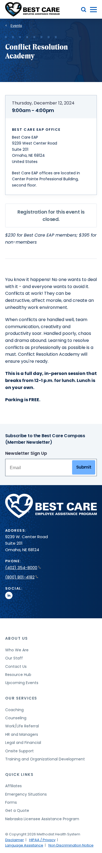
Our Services (21, 698)
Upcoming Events (21, 682)
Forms (11, 802)
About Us (16, 638)
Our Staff (14, 658)
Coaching (14, 710)
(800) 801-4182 (20, 577)
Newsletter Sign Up (26, 453)
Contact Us (16, 666)
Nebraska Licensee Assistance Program (42, 819)
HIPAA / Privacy (42, 839)
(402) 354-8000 (21, 567)
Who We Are (17, 650)
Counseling (15, 718)
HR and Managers (21, 734)
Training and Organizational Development (45, 759)
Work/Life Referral (22, 726)
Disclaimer (14, 839)
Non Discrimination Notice (71, 845)
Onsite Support (19, 751)
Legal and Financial (23, 742)
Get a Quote (17, 810)
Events (16, 25)
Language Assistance (24, 845)
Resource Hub (18, 674)
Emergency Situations (26, 794)
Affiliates (13, 786)
